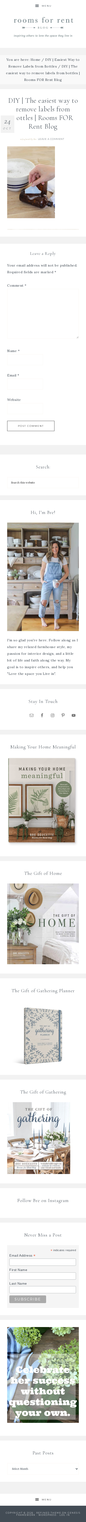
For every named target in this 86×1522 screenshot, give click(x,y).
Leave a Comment (51, 139)
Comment (17, 285)
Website (14, 400)
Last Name (18, 1283)
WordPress (47, 1515)
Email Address (22, 1255)
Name (13, 351)
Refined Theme (48, 1512)
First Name (18, 1270)
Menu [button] (47, 5)
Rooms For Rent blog (43, 27)
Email (13, 375)
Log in (64, 1515)
